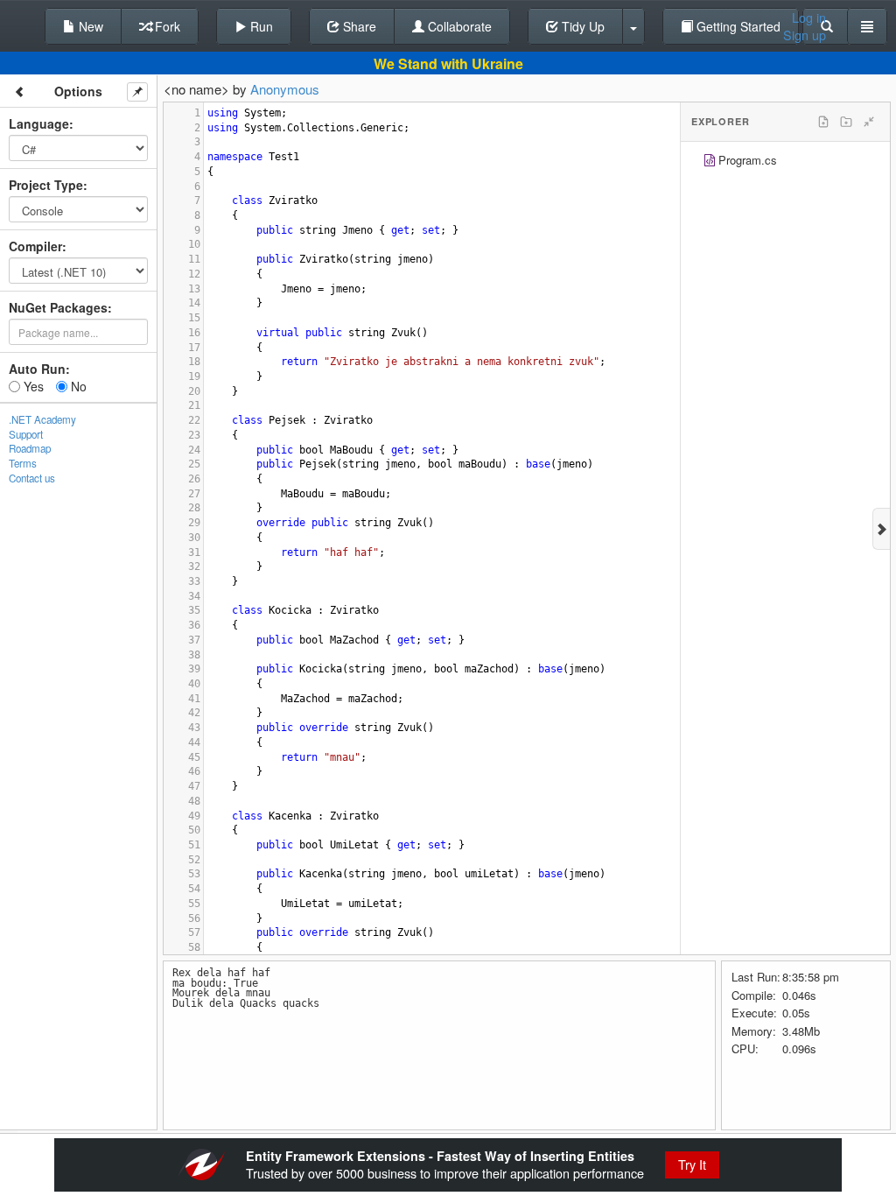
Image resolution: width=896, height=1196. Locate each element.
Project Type (46, 184)
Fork (165, 26)
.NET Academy (42, 419)
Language (39, 123)
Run (260, 26)
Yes (32, 386)
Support (26, 434)
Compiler (35, 246)
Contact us (32, 478)
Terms (23, 463)
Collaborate (458, 26)
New (89, 26)
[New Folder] (846, 121)
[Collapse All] (868, 121)
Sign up (804, 35)
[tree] (785, 162)
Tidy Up (581, 26)
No (77, 386)
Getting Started (736, 26)
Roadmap (30, 448)
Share (358, 26)
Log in (809, 17)
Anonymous (284, 89)
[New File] (823, 121)
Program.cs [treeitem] (747, 159)
